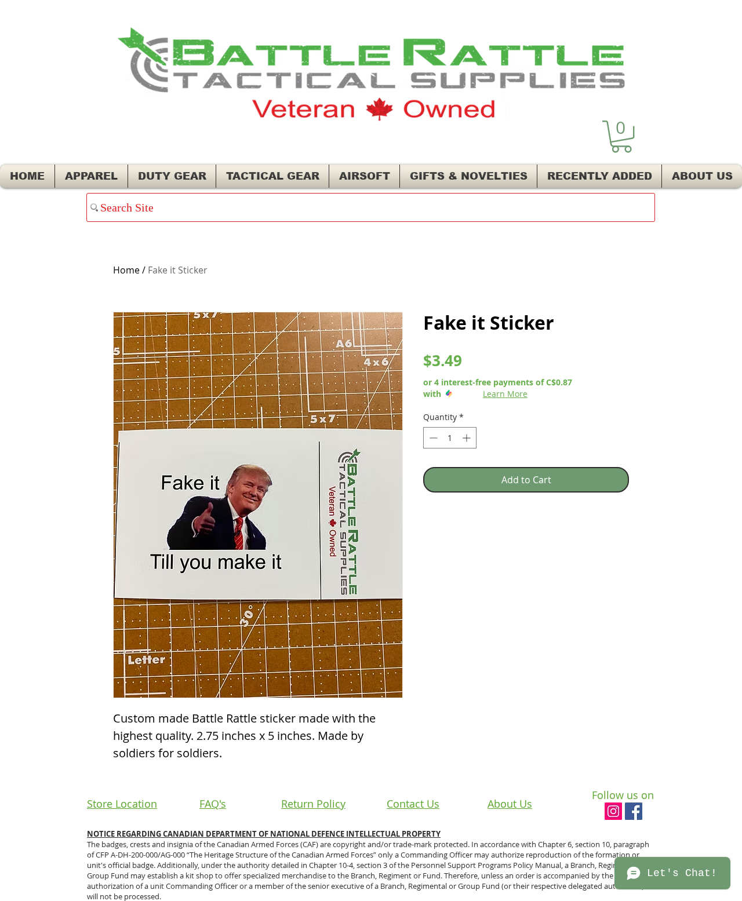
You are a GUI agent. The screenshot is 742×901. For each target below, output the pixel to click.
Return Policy (313, 804)
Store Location (122, 804)
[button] (621, 136)
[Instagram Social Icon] (613, 811)
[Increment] (467, 438)
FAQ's (212, 804)
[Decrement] (432, 438)
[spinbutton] (449, 438)
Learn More (505, 393)
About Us (510, 804)
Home (126, 270)
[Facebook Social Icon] (633, 811)
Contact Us (413, 804)
